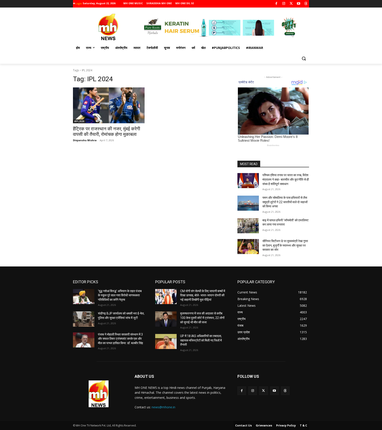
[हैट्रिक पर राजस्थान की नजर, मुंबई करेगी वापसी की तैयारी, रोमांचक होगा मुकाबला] (109, 105)
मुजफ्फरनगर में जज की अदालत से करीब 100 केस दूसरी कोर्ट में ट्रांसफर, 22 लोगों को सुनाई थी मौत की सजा (202, 318)
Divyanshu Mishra (85, 140)
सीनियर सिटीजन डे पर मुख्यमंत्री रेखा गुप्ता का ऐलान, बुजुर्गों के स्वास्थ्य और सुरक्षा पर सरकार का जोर (285, 245)
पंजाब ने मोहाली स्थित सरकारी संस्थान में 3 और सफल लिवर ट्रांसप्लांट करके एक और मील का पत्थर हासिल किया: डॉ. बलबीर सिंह (120, 339)
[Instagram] (284, 4)
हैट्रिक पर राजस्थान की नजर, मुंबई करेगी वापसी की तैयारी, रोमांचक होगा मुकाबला (106, 131)
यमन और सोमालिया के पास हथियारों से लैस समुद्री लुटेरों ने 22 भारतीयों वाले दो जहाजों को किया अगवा (285, 202)
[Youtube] (298, 4)
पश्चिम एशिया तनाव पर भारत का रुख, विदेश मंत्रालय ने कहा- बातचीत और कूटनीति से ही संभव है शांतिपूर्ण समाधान (285, 179)
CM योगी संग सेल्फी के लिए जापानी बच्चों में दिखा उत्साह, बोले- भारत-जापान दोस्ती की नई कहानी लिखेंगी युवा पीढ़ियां (202, 295)
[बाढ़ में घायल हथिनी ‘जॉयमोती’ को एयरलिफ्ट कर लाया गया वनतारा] (248, 225)
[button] (303, 58)
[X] (291, 4)
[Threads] (306, 4)
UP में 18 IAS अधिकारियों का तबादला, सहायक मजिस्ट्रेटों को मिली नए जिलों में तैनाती (201, 340)
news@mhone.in (163, 407)
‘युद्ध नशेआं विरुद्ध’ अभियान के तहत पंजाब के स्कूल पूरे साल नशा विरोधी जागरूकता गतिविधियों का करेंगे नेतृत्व (120, 295)
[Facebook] (276, 4)
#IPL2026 (79, 121)
